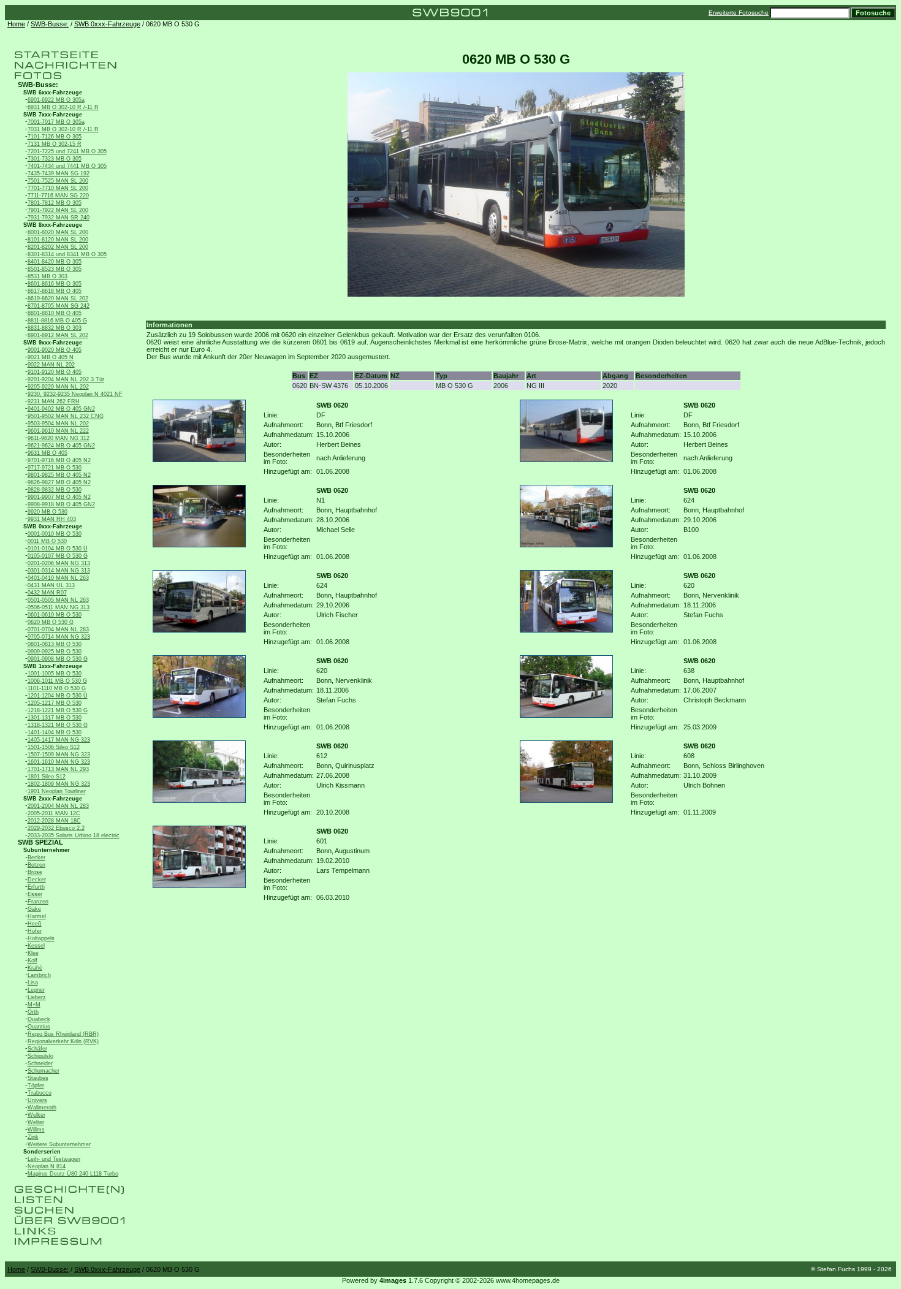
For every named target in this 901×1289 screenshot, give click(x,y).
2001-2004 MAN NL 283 (58, 806)
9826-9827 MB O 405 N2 (59, 482)
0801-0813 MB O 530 (55, 644)
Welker (36, 1115)
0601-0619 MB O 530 (55, 615)
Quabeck (39, 1019)
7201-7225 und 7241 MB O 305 (67, 151)
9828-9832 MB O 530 (55, 490)
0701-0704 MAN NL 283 (58, 629)
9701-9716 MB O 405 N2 (59, 460)
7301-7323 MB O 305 (55, 159)
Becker (36, 857)
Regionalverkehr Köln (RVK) (63, 1041)
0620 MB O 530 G (51, 622)
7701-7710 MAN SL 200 (58, 188)
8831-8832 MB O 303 (55, 328)
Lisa (33, 982)
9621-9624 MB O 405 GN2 (61, 446)
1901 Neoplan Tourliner (57, 791)
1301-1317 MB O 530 (55, 718)
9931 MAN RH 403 (52, 519)
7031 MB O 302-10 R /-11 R (63, 129)
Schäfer (37, 1049)
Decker (37, 879)
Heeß (35, 924)
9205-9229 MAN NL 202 (58, 387)
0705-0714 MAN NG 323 (59, 637)
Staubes (38, 1078)
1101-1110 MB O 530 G (57, 688)
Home (16, 24)
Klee (33, 953)
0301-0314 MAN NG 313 (59, 571)
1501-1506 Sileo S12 (54, 747)
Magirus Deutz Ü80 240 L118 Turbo (73, 1174)
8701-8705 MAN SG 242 (58, 306)
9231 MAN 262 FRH (54, 401)
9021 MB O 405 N (51, 357)
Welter (36, 1122)
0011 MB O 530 (47, 541)
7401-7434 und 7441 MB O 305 (67, 166)
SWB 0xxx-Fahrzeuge (107, 24)
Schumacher (43, 1071)
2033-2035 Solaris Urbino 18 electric (74, 835)
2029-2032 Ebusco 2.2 (56, 828)
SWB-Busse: (50, 24)
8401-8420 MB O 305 (55, 262)
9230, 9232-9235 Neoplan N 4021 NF (75, 394)
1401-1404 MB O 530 (55, 732)
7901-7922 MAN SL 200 (58, 210)
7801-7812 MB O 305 (55, 203)
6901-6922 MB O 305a (56, 100)
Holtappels (41, 938)
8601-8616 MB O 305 (55, 284)
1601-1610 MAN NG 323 (59, 762)
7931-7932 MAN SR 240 (58, 218)
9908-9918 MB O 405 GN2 (61, 504)
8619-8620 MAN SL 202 (58, 298)
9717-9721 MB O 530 (55, 468)
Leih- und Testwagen (54, 1159)
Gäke (34, 909)
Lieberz (37, 997)
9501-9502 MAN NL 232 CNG (66, 416)
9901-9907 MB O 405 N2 (59, 497)
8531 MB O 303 (47, 276)
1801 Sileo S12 (47, 777)
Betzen (36, 865)
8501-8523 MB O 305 (55, 269)
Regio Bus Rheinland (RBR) (63, 1034)
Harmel (37, 916)
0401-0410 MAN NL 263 (58, 578)
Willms (36, 1130)
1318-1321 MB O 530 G (58, 725)
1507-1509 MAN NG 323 (59, 754)
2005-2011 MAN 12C (54, 813)
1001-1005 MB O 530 (55, 674)
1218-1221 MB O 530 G (58, 710)
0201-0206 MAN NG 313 (59, 563)
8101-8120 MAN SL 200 (58, 240)
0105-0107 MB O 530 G (58, 556)
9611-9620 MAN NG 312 (58, 438)
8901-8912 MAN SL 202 (58, 335)
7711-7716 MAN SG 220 (58, 195)
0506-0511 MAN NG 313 (58, 607)
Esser (35, 894)
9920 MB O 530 (47, 512)
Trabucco (39, 1093)
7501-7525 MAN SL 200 (58, 181)
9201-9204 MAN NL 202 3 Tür (66, 379)
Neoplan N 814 (47, 1166)
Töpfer (36, 1085)
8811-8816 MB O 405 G (57, 320)
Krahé (35, 968)
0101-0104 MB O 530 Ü (58, 549)
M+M (34, 1005)
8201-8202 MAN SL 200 (58, 247)
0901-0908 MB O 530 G (58, 659)
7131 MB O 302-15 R (55, 144)
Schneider (40, 1063)
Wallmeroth (42, 1108)
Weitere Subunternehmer (59, 1144)
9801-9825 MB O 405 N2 (59, 475)
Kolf (32, 960)
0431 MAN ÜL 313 (51, 585)
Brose (35, 872)
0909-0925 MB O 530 (55, 651)
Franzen (38, 902)
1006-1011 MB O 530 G (57, 681)
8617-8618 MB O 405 (55, 291)
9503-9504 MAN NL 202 (58, 423)
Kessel (36, 946)
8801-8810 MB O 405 (55, 313)
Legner (36, 990)
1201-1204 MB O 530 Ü (58, 696)
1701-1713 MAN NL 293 (58, 769)
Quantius (39, 1027)
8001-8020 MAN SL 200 (58, 232)
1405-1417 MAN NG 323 (59, 740)
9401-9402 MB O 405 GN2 (61, 409)
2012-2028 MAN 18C (54, 821)
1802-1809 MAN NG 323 (59, 784)
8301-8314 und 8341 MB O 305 (67, 254)
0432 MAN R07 (47, 593)
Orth (33, 1012)
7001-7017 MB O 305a (56, 122)
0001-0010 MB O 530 (55, 534)
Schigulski (40, 1056)
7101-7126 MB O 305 (55, 137)
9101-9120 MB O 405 (55, 372)
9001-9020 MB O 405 (55, 350)
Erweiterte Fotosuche (739, 12)
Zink (33, 1137)
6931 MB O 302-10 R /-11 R (63, 107)
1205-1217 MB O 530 (55, 703)
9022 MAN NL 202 (51, 365)
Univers (37, 1100)
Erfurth (36, 887)
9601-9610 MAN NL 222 (58, 431)
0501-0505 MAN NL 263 (58, 600)
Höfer (35, 931)
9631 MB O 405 (47, 453)
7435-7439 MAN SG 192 (58, 173)
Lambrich (39, 975)
